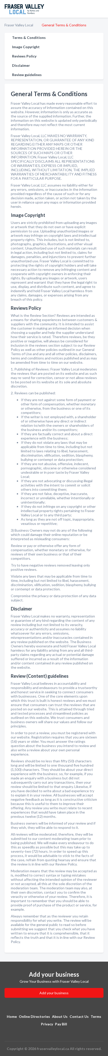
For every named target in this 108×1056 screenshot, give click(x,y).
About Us (60, 1016)
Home (12, 1016)
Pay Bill (61, 1024)
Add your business (54, 993)
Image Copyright (26, 47)
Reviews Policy (24, 56)
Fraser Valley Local (19, 25)
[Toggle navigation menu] (101, 9)
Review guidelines (27, 75)
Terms (96, 1016)
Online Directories (34, 1016)
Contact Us (79, 1016)
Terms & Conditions (29, 37)
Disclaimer (21, 65)
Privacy (47, 1024)
